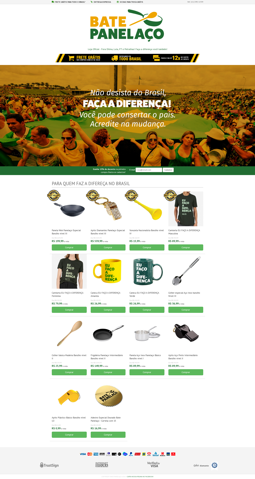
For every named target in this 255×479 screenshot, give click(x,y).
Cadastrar (168, 170)
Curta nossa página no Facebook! (140, 477)
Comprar (69, 247)
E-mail (132, 169)
